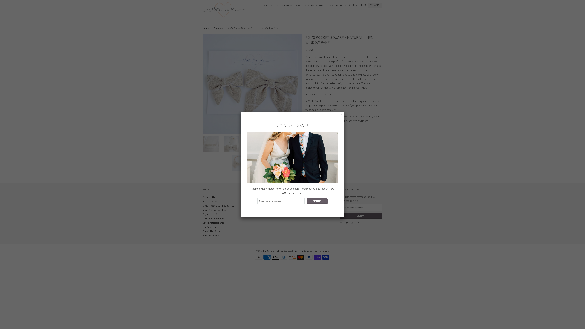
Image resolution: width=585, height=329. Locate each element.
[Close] (341, 114)
